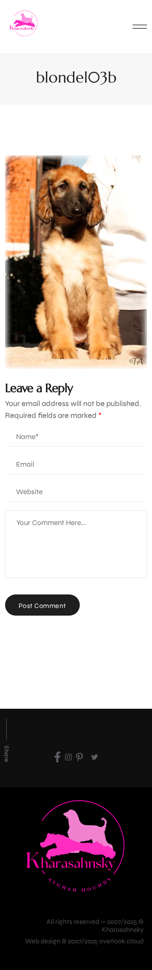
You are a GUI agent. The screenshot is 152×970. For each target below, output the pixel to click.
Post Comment (42, 606)
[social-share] (57, 757)
